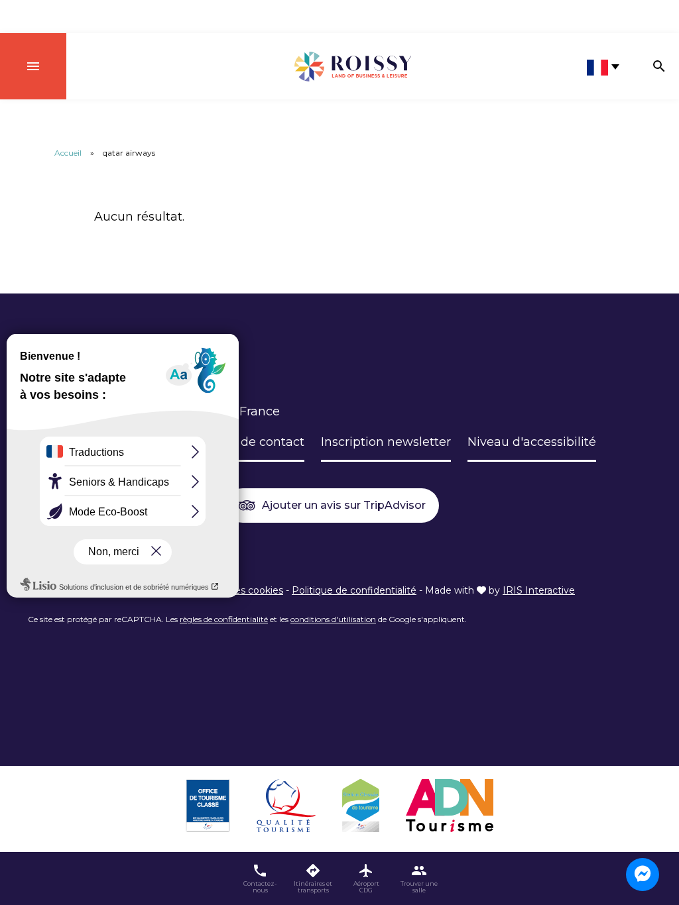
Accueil (68, 153)
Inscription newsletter (386, 442)
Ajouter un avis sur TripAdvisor (344, 505)
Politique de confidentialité (354, 590)
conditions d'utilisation (333, 619)
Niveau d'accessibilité (531, 442)
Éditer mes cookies (238, 590)
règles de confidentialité (224, 619)
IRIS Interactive (539, 590)
